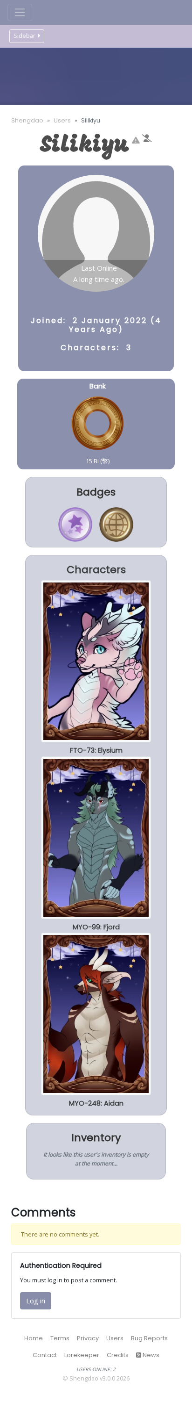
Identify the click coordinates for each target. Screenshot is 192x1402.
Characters (96, 569)
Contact (45, 1355)
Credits (118, 1355)
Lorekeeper (81, 1355)
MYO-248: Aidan (96, 1103)
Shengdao (27, 120)
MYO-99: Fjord (96, 927)
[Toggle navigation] (19, 12)
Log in (35, 1300)
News (150, 1355)
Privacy (88, 1338)
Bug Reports (149, 1338)
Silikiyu (85, 146)
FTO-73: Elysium (96, 750)
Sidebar (24, 36)
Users (62, 120)
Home (33, 1338)
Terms (59, 1338)
